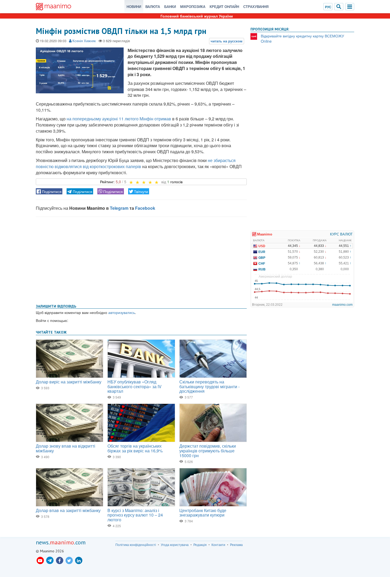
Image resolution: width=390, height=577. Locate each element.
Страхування (255, 6)
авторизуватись (121, 312)
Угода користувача (175, 545)
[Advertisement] (141, 259)
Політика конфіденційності (135, 545)
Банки (170, 6)
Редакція (200, 545)
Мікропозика (192, 6)
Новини (134, 6)
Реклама (236, 545)
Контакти (218, 545)
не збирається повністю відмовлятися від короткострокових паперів (136, 163)
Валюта (152, 6)
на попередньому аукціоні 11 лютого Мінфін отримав (119, 119)
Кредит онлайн (224, 6)
